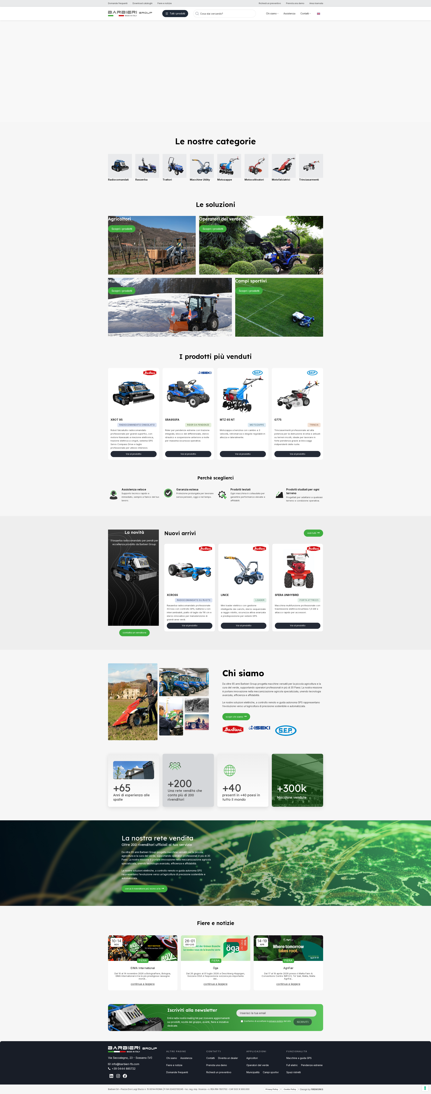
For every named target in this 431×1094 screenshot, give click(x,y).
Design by (311, 1089)
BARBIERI (150, 372)
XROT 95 (117, 419)
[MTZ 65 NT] (243, 394)
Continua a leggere (143, 984)
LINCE (225, 595)
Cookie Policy (290, 1089)
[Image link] (132, 1049)
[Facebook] (125, 1076)
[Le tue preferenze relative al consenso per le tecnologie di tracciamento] (425, 1088)
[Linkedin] (111, 1076)
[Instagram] (118, 1076)
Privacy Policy (272, 1089)
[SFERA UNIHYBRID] (297, 569)
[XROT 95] (134, 394)
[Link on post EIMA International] (142, 948)
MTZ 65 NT (227, 419)
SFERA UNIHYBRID (287, 595)
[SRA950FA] (188, 394)
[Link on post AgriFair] (288, 948)
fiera (143, 960)
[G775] (297, 394)
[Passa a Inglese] (318, 13)
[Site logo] (130, 13)
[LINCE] (243, 569)
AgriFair (288, 968)
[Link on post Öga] (215, 948)
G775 (277, 419)
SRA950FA (172, 419)
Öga (215, 968)
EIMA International (143, 968)
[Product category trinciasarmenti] (215, 169)
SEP (259, 372)
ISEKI (204, 372)
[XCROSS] (189, 569)
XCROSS (172, 595)
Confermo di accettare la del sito (267, 1021)
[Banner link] (152, 245)
